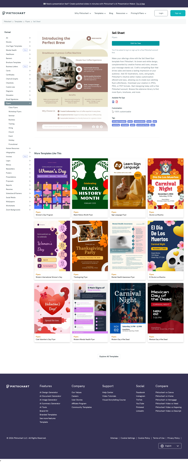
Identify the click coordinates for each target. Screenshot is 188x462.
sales (152, 125)
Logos (8, 161)
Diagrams (9, 91)
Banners (9, 58)
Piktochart (7, 21)
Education (9, 95)
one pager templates (119, 121)
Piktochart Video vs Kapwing (168, 407)
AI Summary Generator (50, 403)
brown (130, 121)
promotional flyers (143, 125)
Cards (8, 71)
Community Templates (82, 407)
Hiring (11, 128)
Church (11, 132)
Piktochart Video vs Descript (168, 411)
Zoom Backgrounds (13, 210)
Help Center (107, 392)
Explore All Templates (108, 356)
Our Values (76, 392)
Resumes (9, 189)
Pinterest (140, 407)
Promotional (13, 144)
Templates (98, 13)
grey (154, 121)
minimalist (125, 125)
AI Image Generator (48, 399)
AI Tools (43, 407)
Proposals (9, 181)
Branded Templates (48, 414)
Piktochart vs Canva (165, 392)
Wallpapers (10, 202)
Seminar (12, 116)
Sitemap (114, 438)
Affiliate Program (79, 403)
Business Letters (12, 66)
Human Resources (12, 148)
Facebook (140, 392)
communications (140, 121)
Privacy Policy (173, 438)
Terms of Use (158, 438)
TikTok (139, 399)
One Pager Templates (14, 46)
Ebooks (9, 42)
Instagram (140, 396)
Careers (75, 396)
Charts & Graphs (12, 79)
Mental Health (11, 50)
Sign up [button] (178, 13)
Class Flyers (13, 107)
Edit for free (136, 43)
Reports (9, 185)
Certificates (10, 75)
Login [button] (161, 13)
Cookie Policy (144, 438)
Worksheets (10, 206)
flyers (149, 121)
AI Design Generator (49, 392)
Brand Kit (44, 411)
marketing (116, 125)
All (7, 38)
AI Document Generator (50, 396)
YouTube (140, 403)
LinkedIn (140, 411)
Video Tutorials (109, 396)
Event (11, 136)
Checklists (10, 83)
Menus (8, 165)
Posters (9, 173)
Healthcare (10, 54)
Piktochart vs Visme (164, 396)
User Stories (77, 399)
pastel (133, 125)
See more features (48, 418)
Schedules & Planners (14, 193)
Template (44, 422)
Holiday (11, 140)
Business (12, 120)
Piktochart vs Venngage (166, 399)
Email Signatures (12, 99)
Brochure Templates (13, 62)
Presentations (11, 177)
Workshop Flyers (15, 111)
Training (11, 124)
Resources (120, 13)
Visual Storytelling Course (114, 399)
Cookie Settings (128, 438)
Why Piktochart (82, 13)
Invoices (9, 156)
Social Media (10, 197)
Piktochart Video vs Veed (167, 403)
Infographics (10, 152)
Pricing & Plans (137, 13)
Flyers (27, 21)
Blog (111, 13)
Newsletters (10, 169)
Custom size (10, 87)
